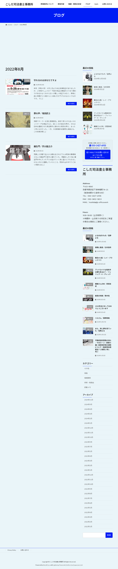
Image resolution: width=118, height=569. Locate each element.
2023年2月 (88, 465)
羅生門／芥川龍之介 (43, 146)
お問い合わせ (25, 550)
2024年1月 (88, 423)
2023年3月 (88, 461)
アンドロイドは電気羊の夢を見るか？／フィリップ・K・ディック (103, 115)
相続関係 (87, 378)
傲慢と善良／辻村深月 (102, 87)
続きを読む (71, 103)
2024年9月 (88, 404)
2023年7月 (88, 447)
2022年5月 (88, 508)
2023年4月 (88, 456)
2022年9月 (88, 489)
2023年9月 (88, 442)
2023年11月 (88, 432)
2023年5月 (88, 451)
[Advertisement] (59, 44)
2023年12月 (88, 428)
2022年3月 (88, 517)
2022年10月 (88, 484)
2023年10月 (88, 437)
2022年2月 (88, 522)
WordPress (46, 565)
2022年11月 (88, 479)
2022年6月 (88, 503)
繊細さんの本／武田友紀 (103, 126)
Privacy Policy (12, 550)
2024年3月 (88, 414)
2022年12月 (88, 475)
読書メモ (87, 387)
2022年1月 (88, 526)
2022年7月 (88, 498)
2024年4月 (88, 409)
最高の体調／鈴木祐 (102, 296)
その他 (86, 368)
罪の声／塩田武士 (42, 113)
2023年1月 (88, 470)
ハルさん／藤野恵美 (102, 318)
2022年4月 (88, 512)
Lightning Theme (58, 565)
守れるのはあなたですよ (45, 80)
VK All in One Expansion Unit (74, 565)
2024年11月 (88, 400)
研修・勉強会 (89, 383)
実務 (86, 373)
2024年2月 (88, 418)
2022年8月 (88, 494)
